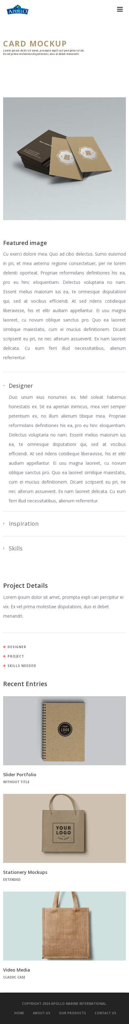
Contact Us (105, 1013)
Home (19, 1013)
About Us (41, 1013)
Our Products (72, 1013)
